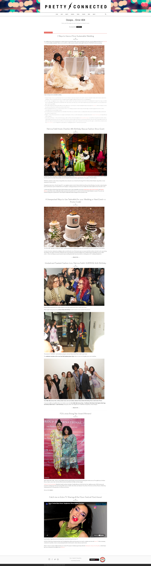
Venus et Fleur (50, 122)
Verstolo (94, 105)
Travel (78, 14)
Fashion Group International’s (50, 484)
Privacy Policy (79, 558)
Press (89, 14)
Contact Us (74, 558)
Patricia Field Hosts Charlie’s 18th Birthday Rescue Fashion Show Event (75, 129)
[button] (105, 14)
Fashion (72, 14)
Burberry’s (63, 547)
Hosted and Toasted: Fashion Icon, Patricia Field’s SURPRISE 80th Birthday (75, 263)
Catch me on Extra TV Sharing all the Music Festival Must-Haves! (75, 497)
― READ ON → (75, 257)
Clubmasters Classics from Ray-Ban (93, 545)
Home (57, 14)
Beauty (67, 14)
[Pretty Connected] (75, 6)
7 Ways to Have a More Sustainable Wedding (75, 36)
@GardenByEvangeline (85, 117)
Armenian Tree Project (96, 114)
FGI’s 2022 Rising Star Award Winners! (75, 414)
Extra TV (96, 541)
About (94, 14)
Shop (62, 14)
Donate (83, 14)
